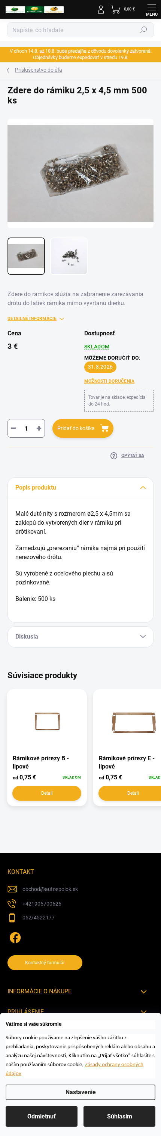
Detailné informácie (32, 318)
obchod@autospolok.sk (50, 889)
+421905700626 (41, 904)
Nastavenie (81, 1092)
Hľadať (144, 29)
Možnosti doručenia (109, 381)
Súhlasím (119, 1116)
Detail (47, 793)
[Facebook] (14, 936)
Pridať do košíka (76, 428)
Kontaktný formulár (45, 962)
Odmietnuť (41, 1116)
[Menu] (151, 9)
